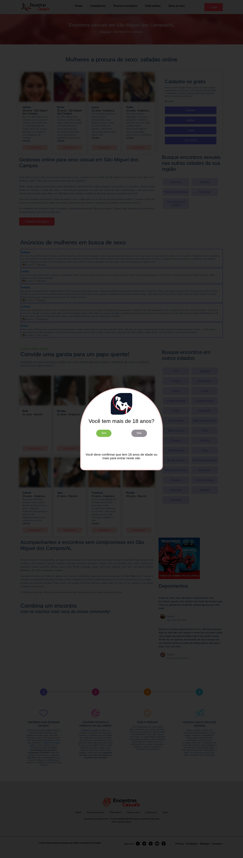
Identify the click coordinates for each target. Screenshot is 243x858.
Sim (103, 433)
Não (139, 433)
